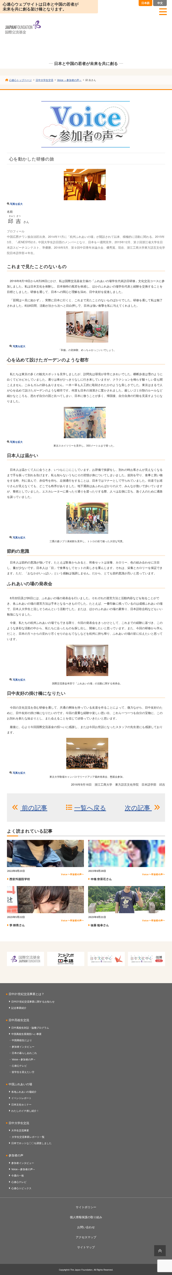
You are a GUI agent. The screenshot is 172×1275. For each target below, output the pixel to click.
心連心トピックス (21, 1188)
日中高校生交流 (19, 1020)
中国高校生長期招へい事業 (26, 1034)
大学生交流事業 (20, 1130)
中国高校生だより (22, 1040)
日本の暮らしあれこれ (24, 1053)
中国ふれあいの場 (20, 1084)
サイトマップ (86, 1247)
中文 (160, 3)
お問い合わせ (86, 1227)
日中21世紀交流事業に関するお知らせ (33, 1001)
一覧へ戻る (90, 807)
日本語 (145, 3)
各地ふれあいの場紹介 (23, 1091)
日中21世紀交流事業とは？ (26, 994)
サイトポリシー (86, 1207)
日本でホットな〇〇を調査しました (31, 1143)
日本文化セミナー (21, 1104)
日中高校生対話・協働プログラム (30, 1027)
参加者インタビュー (23, 1046)
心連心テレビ (19, 1065)
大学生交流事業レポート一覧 (28, 1136)
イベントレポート (21, 1098)
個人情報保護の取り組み (86, 1217)
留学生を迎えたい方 (23, 1072)
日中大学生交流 (19, 1123)
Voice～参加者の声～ (24, 1059)
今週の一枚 (17, 1175)
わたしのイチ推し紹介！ (25, 1110)
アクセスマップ (86, 1237)
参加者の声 (16, 1155)
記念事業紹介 (18, 1007)
